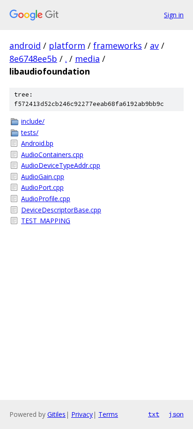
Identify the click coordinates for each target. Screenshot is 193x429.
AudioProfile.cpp (45, 198)
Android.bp (37, 143)
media (87, 58)
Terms (108, 414)
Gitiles (56, 414)
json (176, 414)
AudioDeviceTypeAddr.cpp (60, 165)
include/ (33, 121)
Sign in (174, 14)
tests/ (29, 132)
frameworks (117, 45)
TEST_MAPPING (45, 220)
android (25, 45)
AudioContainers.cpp (52, 154)
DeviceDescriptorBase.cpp (61, 209)
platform (67, 45)
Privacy (82, 414)
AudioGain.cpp (42, 176)
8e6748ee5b (33, 58)
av (154, 45)
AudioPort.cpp (42, 187)
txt (153, 414)
